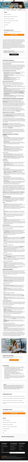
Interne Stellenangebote (4, 446)
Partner (2, 449)
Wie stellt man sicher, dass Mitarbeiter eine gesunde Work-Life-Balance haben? (13, 396)
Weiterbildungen (9, 256)
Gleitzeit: (4, 202)
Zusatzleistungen (19, 9)
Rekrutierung (15, 171)
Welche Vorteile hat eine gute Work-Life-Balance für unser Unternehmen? (13, 400)
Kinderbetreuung (22, 246)
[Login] (27, 1)
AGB (12, 458)
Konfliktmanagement (6, 320)
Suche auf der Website (5, 452)
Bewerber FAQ (21, 449)
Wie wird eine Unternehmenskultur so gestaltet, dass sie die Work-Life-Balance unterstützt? (13, 403)
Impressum (20, 458)
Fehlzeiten (5, 309)
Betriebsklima (14, 318)
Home (4, 9)
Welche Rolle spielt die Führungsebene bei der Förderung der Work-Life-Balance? (14, 398)
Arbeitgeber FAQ (12, 449)
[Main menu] (0, 1)
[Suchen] (25, 0)
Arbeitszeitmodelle (7, 197)
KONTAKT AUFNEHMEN (14, 34)
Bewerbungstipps (21, 446)
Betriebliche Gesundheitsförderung (19, 91)
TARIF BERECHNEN (14, 54)
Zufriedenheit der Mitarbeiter (9, 115)
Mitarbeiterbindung (5, 124)
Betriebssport (8, 231)
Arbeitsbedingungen (13, 9)
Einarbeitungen (11, 127)
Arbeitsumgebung (5, 101)
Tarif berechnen (12, 446)
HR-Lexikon (8, 9)
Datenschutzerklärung (16, 458)
